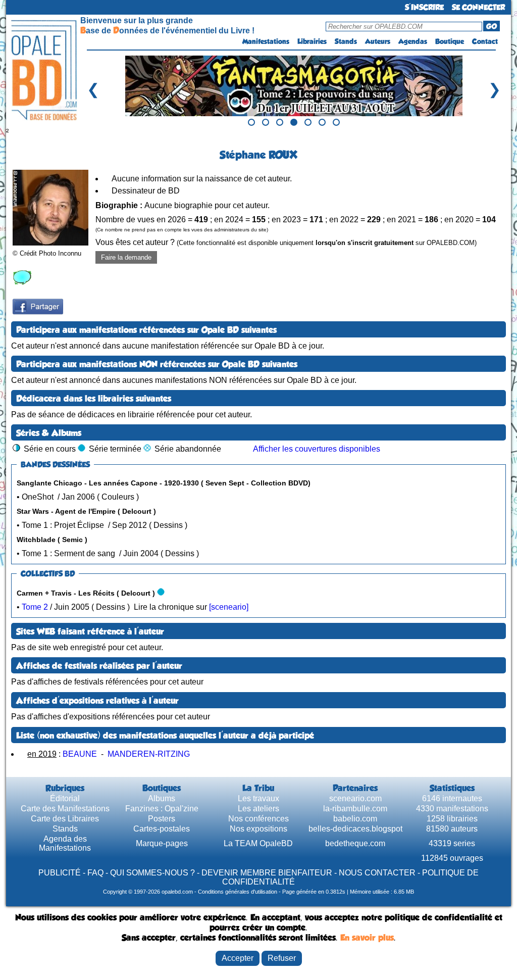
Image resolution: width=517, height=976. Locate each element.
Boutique (449, 41)
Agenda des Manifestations (65, 843)
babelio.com (355, 818)
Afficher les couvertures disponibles (316, 449)
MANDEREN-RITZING (149, 754)
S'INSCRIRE (424, 7)
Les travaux (258, 798)
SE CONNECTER (478, 7)
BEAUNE (80, 754)
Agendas (412, 41)
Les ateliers (258, 808)
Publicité (59, 872)
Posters (161, 818)
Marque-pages (162, 843)
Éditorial (65, 798)
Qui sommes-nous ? (152, 872)
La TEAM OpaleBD (258, 843)
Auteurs (377, 41)
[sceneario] (228, 607)
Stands (346, 41)
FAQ (95, 872)
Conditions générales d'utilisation (237, 892)
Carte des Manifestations (65, 808)
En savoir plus (367, 938)
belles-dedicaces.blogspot (355, 828)
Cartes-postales (161, 828)
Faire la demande (126, 257)
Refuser (282, 958)
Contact (485, 41)
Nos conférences (258, 818)
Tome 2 (35, 607)
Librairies (312, 41)
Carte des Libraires (65, 818)
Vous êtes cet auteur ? (286, 242)
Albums (161, 798)
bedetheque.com (355, 843)
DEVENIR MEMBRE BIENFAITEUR (266, 872)
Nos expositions (258, 828)
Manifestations (265, 41)
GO (491, 26)
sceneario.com (355, 798)
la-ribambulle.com (355, 808)
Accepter (237, 958)
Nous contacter (377, 872)
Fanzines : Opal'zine (161, 808)
